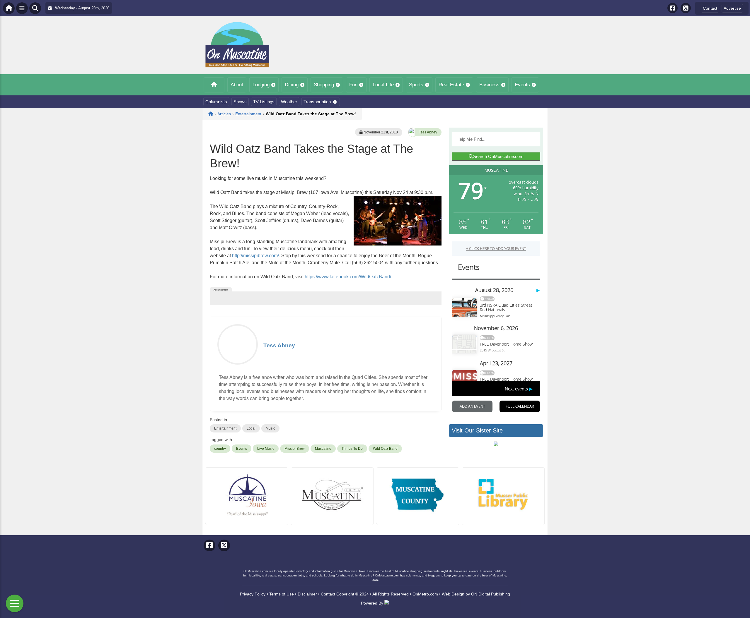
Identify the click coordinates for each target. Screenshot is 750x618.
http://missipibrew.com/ (255, 255)
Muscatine (323, 449)
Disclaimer (307, 594)
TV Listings (264, 101)
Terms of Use (281, 594)
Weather (289, 101)
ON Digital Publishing (490, 594)
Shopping (324, 84)
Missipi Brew (294, 449)
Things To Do (352, 449)
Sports (416, 84)
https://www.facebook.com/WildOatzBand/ (348, 276)
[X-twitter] (686, 8)
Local (251, 428)
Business (489, 84)
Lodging (261, 84)
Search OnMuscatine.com (498, 156)
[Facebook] (672, 8)
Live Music (265, 449)
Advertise (732, 8)
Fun (353, 84)
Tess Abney (428, 132)
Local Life (383, 84)
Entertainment (225, 428)
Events (522, 84)
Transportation (317, 101)
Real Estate (451, 84)
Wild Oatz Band (385, 449)
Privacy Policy (252, 594)
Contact (710, 8)
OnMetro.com (425, 594)
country (220, 449)
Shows (240, 101)
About (237, 84)
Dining (292, 84)
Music (270, 428)
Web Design (453, 594)
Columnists (216, 101)
